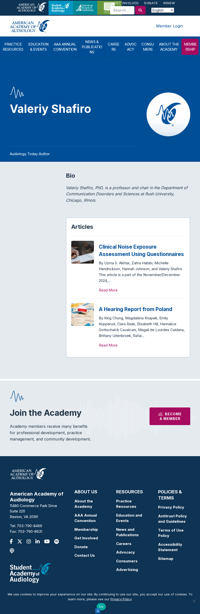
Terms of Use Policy (171, 533)
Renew (169, 3)
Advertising (127, 569)
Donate (151, 3)
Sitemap (165, 558)
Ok (101, 607)
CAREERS (113, 47)
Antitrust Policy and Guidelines (172, 519)
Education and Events (129, 518)
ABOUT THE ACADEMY (169, 47)
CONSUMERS (147, 47)
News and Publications (127, 532)
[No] (193, 601)
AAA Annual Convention (85, 518)
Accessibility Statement (170, 547)
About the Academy (83, 504)
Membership (86, 529)
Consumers (127, 561)
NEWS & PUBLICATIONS (92, 46)
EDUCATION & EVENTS (38, 47)
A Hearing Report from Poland (135, 309)
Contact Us (84, 555)
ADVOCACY (131, 47)
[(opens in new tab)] (30, 572)
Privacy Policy (171, 507)
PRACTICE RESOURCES (13, 47)
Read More (108, 290)
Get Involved (126, 3)
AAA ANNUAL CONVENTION (64, 47)
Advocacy (125, 552)
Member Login (169, 25)
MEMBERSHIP (190, 47)
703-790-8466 (29, 525)
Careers (123, 543)
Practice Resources (126, 504)
